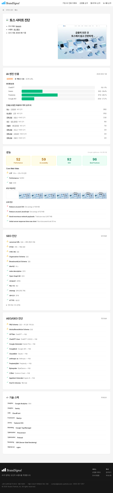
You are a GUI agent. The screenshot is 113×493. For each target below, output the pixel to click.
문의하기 (108, 472)
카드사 (16, 130)
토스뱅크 (17, 29)
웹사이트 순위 (95, 3)
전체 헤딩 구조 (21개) (14, 305)
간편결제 (13, 109)
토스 (8, 109)
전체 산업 (9, 117)
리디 (8, 122)
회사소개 (108, 475)
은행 (14, 113)
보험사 (16, 117)
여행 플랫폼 (15, 126)
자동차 (16, 138)
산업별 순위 (84, 3)
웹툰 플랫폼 (14, 122)
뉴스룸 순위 (107, 3)
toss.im (18, 26)
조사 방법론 (95, 475)
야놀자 (8, 126)
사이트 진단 (9, 10)
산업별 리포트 (96, 472)
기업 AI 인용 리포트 (70, 3)
